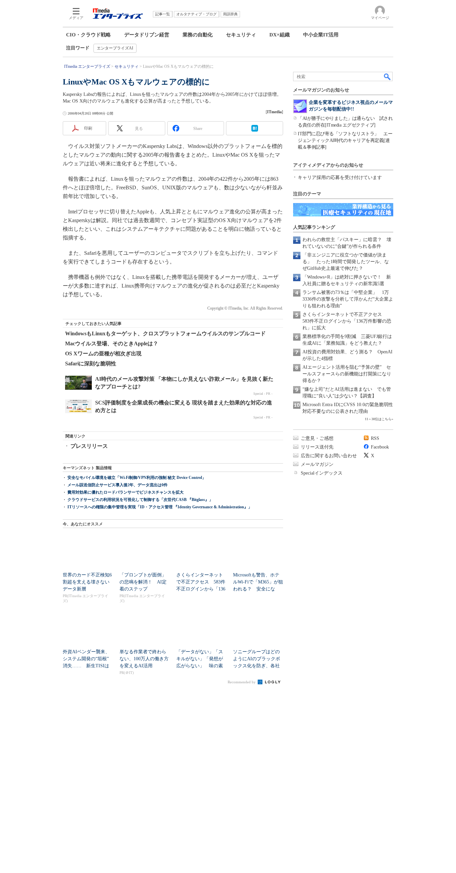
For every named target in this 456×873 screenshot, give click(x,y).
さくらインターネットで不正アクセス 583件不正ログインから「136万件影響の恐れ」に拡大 (346, 321)
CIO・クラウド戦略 (88, 34)
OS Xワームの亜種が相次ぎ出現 (103, 353)
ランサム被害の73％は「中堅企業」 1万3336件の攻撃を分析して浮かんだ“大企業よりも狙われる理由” (347, 299)
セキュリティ (241, 34)
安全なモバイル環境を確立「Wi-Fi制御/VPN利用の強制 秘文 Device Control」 (136, 477)
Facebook (380, 447)
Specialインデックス (322, 473)
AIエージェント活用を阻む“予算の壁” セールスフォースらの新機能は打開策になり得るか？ (346, 374)
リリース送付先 (317, 447)
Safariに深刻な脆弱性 (90, 363)
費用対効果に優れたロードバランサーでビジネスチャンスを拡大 (125, 492)
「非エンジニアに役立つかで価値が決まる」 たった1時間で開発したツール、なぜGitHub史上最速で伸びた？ (345, 261)
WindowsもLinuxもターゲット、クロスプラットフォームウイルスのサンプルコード (165, 333)
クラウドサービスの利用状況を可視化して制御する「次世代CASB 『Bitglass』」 (140, 499)
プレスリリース (89, 446)
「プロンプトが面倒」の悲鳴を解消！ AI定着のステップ (143, 581)
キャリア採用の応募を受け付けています (340, 177)
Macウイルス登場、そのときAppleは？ (111, 343)
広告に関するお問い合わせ (329, 455)
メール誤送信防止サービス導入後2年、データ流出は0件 (117, 485)
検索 (388, 76)
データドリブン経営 (146, 34)
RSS (375, 438)
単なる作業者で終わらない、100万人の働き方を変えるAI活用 (144, 658)
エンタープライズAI (115, 48)
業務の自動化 (198, 34)
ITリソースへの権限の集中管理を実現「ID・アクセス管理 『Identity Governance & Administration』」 (159, 507)
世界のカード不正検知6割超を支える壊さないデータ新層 (87, 581)
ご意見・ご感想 (317, 438)
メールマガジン (317, 464)
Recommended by (242, 682)
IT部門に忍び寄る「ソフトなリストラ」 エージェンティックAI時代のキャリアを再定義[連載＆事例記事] (345, 140)
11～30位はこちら (378, 419)
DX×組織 (279, 34)
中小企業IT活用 (320, 34)
